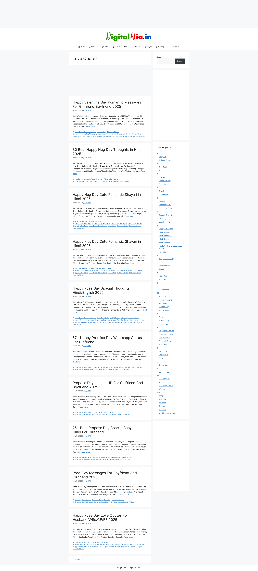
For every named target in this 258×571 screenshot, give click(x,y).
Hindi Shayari (86, 457)
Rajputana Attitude (166, 331)
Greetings (78, 181)
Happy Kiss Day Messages (84, 270)
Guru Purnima (164, 222)
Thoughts (103, 181)
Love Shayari (119, 136)
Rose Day (100, 318)
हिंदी (158, 393)
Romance (96, 181)
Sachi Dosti (163, 351)
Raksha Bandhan (166, 334)
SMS (110, 502)
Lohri (161, 286)
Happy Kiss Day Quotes (102, 270)
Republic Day (164, 338)
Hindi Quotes (164, 239)
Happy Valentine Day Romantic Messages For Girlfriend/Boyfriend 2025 (107, 104)
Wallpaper (121, 414)
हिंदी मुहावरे (162, 406)
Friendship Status (166, 208)
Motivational (164, 310)
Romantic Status (78, 228)
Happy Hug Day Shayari (119, 224)
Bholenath (163, 170)
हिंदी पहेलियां (162, 403)
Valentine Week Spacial (115, 181)
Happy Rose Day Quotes (103, 320)
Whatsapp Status (113, 132)
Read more (90, 126)
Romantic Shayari (90, 132)
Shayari (149, 47)
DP (127, 47)
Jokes (161, 269)
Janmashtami (164, 266)
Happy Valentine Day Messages (85, 134)
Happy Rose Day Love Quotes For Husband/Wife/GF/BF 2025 (100, 517)
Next (80, 559)
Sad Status (163, 355)
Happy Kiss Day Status (80, 273)
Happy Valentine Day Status (95, 136)
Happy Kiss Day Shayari (119, 270)
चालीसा (161, 396)
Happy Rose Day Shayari (120, 320)
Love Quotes (79, 132)
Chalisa (162, 177)
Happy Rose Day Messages (84, 320)
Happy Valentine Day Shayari (127, 134)
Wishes (137, 47)
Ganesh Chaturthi (166, 215)
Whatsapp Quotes (120, 318)
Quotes (117, 47)
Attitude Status (165, 160)
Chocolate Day (165, 181)
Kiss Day (78, 268)
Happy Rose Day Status (81, 322)
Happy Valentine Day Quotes (107, 134)
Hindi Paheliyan (165, 236)
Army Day (163, 157)
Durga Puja (163, 194)
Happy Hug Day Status (80, 226)
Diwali (161, 191)
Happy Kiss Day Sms (135, 270)
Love (90, 181)
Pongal (161, 317)
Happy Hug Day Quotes (102, 224)
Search (160, 57)
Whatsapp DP (108, 318)
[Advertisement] (60, 14)
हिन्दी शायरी (129, 457)
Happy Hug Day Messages (84, 224)
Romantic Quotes (139, 136)
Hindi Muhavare (165, 232)
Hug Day (78, 179)
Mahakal (162, 296)
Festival (162, 201)
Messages (161, 47)
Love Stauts (128, 136)
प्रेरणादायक (162, 399)
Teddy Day (163, 365)
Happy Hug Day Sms (135, 224)
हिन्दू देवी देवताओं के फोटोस (167, 413)
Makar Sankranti (165, 300)
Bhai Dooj (163, 167)
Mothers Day (164, 307)
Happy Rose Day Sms (137, 320)
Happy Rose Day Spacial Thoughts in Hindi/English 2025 (103, 290)
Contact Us (176, 47)
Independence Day (166, 259)
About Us (94, 47)
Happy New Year (166, 229)
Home (83, 47)
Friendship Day (165, 205)
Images (88, 414)
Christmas (163, 184)
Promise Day (96, 367)
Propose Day (96, 412)
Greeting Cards (80, 414)
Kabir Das (163, 276)
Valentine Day (101, 132)
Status (106, 47)
